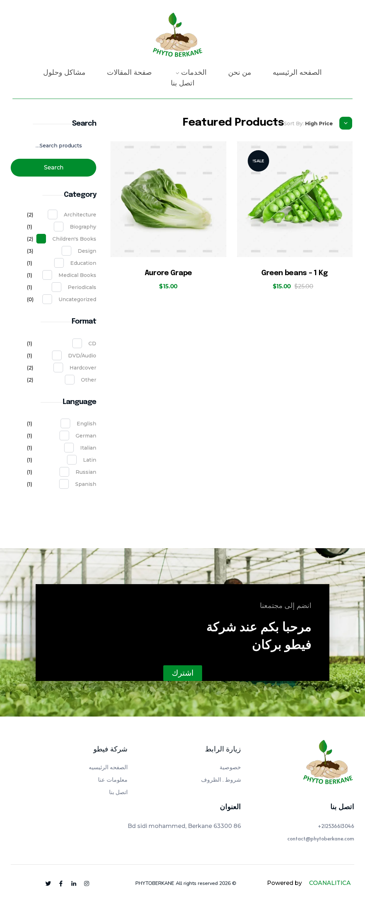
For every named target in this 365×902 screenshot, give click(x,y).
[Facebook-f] (61, 883)
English (86, 423)
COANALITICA (330, 883)
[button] (182, 673)
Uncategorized (77, 299)
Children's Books (74, 239)
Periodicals (82, 287)
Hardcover (83, 368)
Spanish (85, 484)
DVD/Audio (82, 355)
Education (83, 263)
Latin (89, 460)
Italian (88, 448)
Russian (86, 472)
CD (92, 343)
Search (53, 167)
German (86, 435)
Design (87, 251)
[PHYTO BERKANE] (177, 37)
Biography (83, 227)
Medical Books (77, 275)
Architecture (80, 214)
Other (88, 380)
